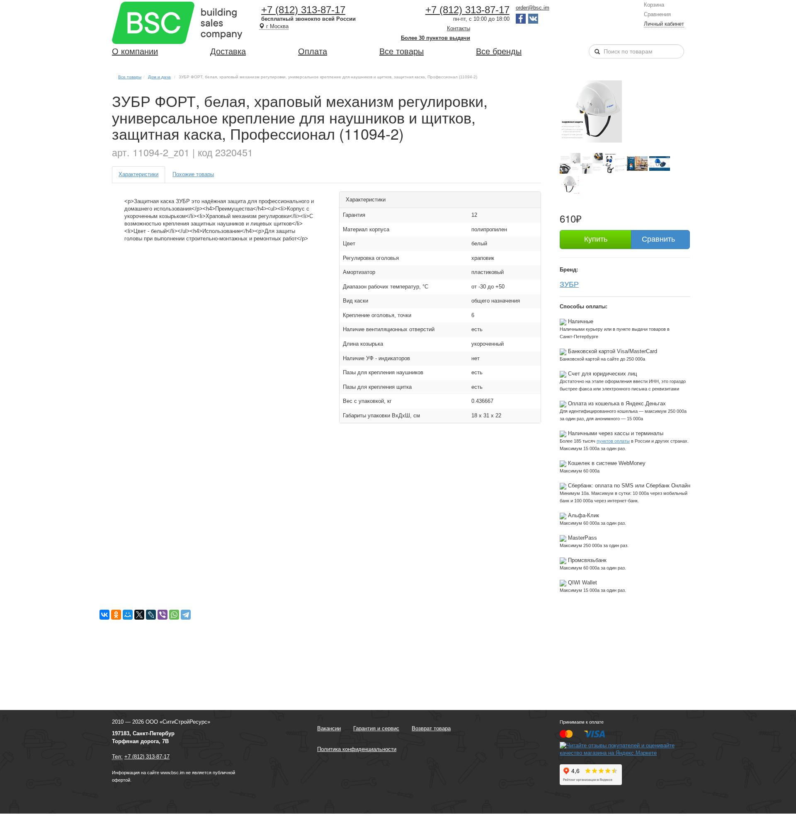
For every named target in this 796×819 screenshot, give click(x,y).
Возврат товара (431, 728)
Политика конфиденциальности (356, 749)
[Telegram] (186, 615)
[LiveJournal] (151, 615)
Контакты (458, 28)
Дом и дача (159, 77)
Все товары (401, 51)
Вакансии (329, 728)
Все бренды (499, 51)
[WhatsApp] (174, 615)
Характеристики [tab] (138, 174)
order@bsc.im (532, 8)
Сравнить (658, 239)
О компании (135, 51)
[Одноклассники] (116, 615)
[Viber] (162, 615)
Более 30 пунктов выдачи (435, 38)
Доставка (228, 51)
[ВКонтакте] (104, 615)
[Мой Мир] (128, 615)
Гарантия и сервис (376, 728)
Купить (595, 239)
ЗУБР (569, 283)
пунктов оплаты (613, 441)
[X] (139, 615)
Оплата (312, 51)
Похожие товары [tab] (193, 174)
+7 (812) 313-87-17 (303, 9)
